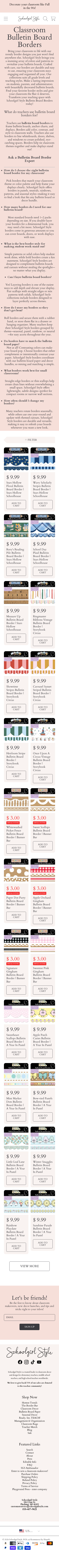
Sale (29, 1433)
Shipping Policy (29, 1477)
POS (25, 1539)
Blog (29, 1430)
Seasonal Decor (29, 1414)
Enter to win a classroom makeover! (29, 1471)
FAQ (29, 1465)
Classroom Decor (29, 1408)
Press (29, 1459)
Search (29, 1449)
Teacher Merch (29, 1427)
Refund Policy (29, 1480)
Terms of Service (29, 1486)
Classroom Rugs (29, 1424)
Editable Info (29, 1462)
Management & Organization (29, 1420)
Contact (29, 1452)
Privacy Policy (29, 1483)
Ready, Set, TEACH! (29, 1417)
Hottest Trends (29, 1402)
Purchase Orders (29, 1474)
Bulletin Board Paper (29, 1411)
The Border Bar (29, 1405)
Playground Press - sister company (29, 1489)
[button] (5, 18)
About (29, 1455)
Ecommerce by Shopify (40, 1539)
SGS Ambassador (29, 1468)
